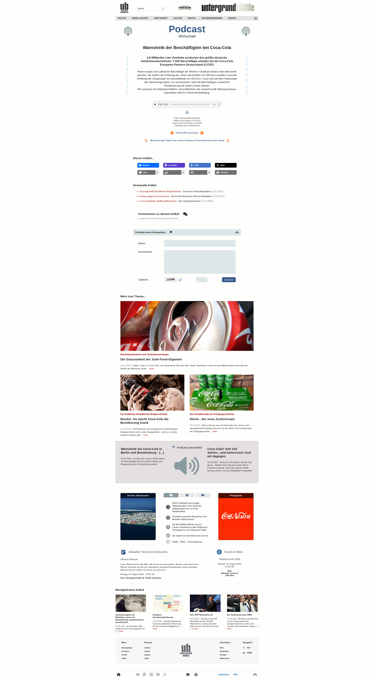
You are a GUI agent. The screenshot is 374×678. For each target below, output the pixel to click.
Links (146, 658)
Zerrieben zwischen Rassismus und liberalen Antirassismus (189, 518)
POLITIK (122, 18)
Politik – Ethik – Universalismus (187, 542)
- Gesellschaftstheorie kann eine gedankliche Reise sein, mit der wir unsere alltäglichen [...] (167, 623)
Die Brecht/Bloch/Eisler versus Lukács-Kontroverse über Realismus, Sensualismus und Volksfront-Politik (190, 527)
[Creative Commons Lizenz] (187, 113)
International (127, 648)
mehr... (152, 368)
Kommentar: (145, 251)
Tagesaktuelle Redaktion (190, 118)
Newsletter (224, 674)
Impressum (224, 658)
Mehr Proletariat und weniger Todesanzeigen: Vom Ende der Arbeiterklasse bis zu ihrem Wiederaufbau (186, 507)
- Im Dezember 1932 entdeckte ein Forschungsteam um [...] (130, 628)
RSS (235, 674)
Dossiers (125, 651)
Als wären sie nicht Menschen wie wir (190, 535)
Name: (142, 243)
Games (147, 655)
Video (124, 658)
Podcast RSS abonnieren (187, 133)
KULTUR (178, 18)
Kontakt (223, 655)
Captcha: (143, 279)
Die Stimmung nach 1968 (239, 615)
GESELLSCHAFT (140, 18)
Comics (147, 648)
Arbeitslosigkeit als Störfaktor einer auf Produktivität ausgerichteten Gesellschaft (129, 618)
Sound (147, 651)
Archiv (124, 655)
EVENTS (232, 18)
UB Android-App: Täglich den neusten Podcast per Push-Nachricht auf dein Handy (187, 140)
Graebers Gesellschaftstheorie (163, 616)
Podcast (187, 29)
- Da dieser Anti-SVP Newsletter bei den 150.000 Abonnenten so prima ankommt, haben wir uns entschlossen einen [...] (204, 624)
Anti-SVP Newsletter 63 (201, 615)
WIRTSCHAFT (161, 18)
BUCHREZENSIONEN (212, 18)
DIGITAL (192, 18)
